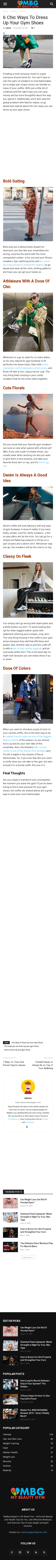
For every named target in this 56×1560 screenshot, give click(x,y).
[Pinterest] (28, 1553)
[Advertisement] (28, 144)
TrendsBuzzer (13, 1119)
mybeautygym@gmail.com (34, 1532)
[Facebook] (12, 1553)
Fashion (23, 11)
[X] (28, 1127)
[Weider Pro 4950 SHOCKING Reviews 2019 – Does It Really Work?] (10, 1414)
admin (8, 28)
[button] (5, 4)
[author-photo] (28, 1094)
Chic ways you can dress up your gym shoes (21, 1046)
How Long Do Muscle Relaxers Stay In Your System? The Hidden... (35, 1383)
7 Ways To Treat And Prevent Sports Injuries (14, 1064)
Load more (27, 1257)
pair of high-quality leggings (27, 648)
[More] (28, 33)
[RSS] (36, 1553)
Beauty (14, 11)
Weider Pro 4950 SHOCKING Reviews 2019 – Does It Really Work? (34, 1413)
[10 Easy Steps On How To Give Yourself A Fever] (10, 1399)
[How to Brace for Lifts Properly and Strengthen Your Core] (10, 1232)
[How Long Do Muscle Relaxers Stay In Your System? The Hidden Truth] (10, 1384)
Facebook (29, 1122)
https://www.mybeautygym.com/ (28, 1102)
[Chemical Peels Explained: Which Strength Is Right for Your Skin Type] (10, 1217)
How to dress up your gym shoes (17, 1050)
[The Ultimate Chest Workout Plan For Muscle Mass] (10, 1247)
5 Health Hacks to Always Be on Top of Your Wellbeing (42, 1065)
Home (5, 11)
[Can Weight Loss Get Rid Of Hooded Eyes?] (10, 1203)
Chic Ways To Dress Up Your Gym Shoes (27, 1042)
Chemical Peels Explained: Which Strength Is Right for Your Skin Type (36, 1217)
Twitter (45, 1119)
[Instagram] (20, 1552)
